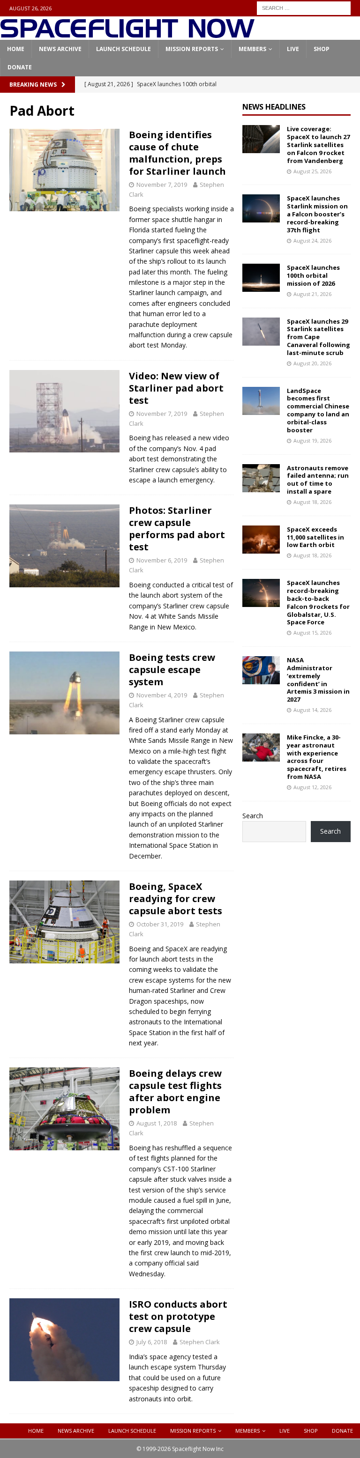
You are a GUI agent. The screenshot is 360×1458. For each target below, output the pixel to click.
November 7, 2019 (161, 184)
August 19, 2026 (312, 440)
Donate (20, 67)
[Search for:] (304, 7)
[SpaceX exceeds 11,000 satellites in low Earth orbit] (261, 539)
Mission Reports (191, 49)
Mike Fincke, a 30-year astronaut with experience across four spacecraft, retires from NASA (316, 757)
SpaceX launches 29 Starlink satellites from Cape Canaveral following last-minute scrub (318, 337)
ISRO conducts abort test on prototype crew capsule (178, 1316)
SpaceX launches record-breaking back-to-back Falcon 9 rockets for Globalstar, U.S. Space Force (318, 602)
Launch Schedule (123, 49)
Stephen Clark (200, 1342)
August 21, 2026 (312, 293)
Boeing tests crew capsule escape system (172, 669)
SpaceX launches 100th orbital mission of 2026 (313, 275)
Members (252, 49)
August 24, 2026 (312, 240)
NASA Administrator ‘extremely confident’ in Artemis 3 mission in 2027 (318, 679)
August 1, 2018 (156, 1123)
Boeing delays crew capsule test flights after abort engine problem (175, 1091)
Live (293, 49)
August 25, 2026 (312, 171)
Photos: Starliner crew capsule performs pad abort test (177, 528)
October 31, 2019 (159, 924)
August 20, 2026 (312, 363)
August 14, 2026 (312, 709)
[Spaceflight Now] (127, 34)
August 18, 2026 (312, 501)
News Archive (60, 49)
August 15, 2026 (312, 632)
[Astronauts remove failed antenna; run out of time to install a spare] (261, 478)
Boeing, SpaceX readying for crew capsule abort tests (175, 898)
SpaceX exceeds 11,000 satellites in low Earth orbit (315, 537)
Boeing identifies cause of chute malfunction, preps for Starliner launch (177, 153)
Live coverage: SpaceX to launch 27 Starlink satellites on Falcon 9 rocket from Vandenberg (318, 145)
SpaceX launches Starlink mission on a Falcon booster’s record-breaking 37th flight (317, 214)
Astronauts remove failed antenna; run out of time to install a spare (318, 480)
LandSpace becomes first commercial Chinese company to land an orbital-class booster (318, 410)
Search (252, 815)
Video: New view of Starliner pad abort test (176, 388)
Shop (322, 49)
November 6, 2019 (161, 560)
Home (15, 49)
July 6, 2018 (151, 1342)
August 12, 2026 (312, 787)
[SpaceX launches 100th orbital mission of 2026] (261, 278)
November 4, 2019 (161, 695)
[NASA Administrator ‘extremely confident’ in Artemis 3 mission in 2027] (261, 670)
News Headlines (274, 107)
